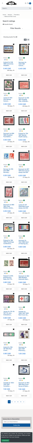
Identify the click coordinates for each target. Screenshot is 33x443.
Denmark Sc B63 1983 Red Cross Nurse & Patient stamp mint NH (24, 385)
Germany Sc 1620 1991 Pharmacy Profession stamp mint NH (23, 350)
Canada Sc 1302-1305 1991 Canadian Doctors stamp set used (8, 386)
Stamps (10, 14)
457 (5, 59)
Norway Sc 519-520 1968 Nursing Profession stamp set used (8, 172)
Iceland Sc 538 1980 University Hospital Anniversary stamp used (8, 65)
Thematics (16, 14)
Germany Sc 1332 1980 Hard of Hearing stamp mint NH (24, 243)
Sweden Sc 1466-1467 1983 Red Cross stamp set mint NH (24, 314)
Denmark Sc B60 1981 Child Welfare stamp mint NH (8, 207)
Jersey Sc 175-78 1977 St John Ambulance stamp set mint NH (8, 315)
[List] (28, 40)
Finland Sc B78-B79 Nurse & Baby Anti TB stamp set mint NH (8, 279)
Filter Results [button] (15, 28)
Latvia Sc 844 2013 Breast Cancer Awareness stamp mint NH (8, 101)
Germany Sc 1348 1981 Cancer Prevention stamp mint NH (23, 65)
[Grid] (25, 40)
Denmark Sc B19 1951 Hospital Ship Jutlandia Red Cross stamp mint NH (24, 101)
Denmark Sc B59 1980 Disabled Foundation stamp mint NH (8, 136)
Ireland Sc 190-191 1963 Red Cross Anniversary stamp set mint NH (8, 351)
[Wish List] (13, 44)
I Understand (5, 440)
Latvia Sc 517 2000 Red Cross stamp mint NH (24, 206)
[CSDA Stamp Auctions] (11, 3)
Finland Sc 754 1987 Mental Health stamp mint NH (23, 136)
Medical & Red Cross (10, 16)
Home (4, 14)
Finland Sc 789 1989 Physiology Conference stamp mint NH (8, 242)
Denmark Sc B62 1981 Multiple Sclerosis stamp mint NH (24, 278)
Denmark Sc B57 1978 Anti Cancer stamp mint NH (24, 170)
